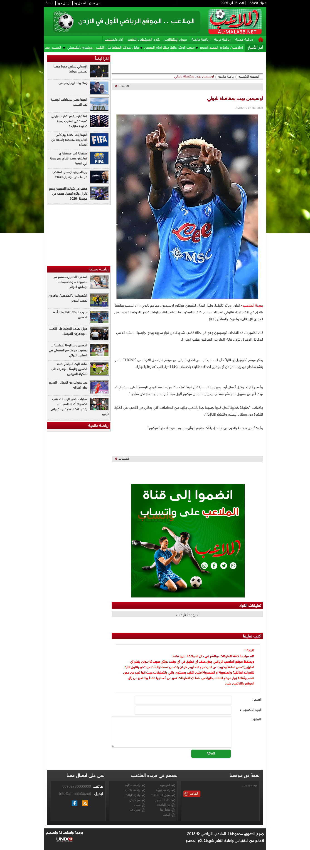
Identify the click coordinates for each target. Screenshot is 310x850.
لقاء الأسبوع (162, 800)
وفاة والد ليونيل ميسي (73, 83)
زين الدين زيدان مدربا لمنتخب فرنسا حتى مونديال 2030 (69, 174)
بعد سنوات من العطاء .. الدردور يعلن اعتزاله (68, 385)
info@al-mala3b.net (75, 794)
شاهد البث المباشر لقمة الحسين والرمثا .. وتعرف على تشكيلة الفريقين (69, 369)
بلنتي (137, 805)
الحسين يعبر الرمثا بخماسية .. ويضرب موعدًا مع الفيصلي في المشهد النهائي (68, 350)
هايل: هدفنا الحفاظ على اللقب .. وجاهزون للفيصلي (135, 48)
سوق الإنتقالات (176, 40)
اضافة (211, 754)
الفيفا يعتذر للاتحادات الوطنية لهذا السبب (69, 102)
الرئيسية (165, 785)
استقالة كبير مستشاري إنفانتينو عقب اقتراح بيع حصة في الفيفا (68, 159)
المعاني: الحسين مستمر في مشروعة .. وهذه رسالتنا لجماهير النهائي (70, 282)
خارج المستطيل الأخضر (144, 40)
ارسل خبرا (63, 3)
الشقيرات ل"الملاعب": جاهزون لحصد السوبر (68, 298)
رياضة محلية (244, 40)
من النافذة (163, 805)
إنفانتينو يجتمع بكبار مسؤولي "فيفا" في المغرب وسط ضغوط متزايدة (69, 121)
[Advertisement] (287, 120)
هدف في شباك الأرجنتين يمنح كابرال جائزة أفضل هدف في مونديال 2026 (68, 194)
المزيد (194, 794)
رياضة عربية (222, 40)
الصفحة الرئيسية (249, 77)
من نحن (94, 3)
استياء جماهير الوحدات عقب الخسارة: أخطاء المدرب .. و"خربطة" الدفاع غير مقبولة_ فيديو (80, 406)
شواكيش (134, 800)
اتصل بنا (80, 3)
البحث (49, 3)
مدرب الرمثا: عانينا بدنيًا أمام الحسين (201, 48)
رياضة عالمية (200, 40)
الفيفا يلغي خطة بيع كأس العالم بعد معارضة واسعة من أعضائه (69, 140)
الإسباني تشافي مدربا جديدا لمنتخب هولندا (70, 69)
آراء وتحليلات (114, 40)
